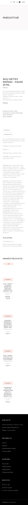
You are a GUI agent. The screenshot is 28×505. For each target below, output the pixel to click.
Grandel (9, 116)
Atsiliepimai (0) (8, 134)
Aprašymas (7, 130)
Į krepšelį (8, 279)
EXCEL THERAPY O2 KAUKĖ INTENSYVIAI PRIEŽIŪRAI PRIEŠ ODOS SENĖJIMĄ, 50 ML (8, 287)
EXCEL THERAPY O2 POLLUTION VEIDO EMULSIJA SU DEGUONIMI (8, 357)
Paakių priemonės (17, 113)
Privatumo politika (6, 451)
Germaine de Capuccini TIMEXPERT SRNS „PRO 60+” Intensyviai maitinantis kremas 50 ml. (8, 392)
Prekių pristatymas (6, 466)
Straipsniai (4, 445)
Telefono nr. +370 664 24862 (8, 430)
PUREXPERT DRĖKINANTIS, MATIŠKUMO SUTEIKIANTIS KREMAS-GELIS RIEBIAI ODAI (8, 324)
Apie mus (4, 443)
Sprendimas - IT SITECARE (9, 502)
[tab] (14, 130)
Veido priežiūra (8, 114)
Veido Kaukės (6, 292)
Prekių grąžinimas (6, 469)
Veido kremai (6, 329)
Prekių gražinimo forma (7, 472)
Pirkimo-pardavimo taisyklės (9, 448)
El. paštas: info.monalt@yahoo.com (10, 427)
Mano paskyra (5, 463)
